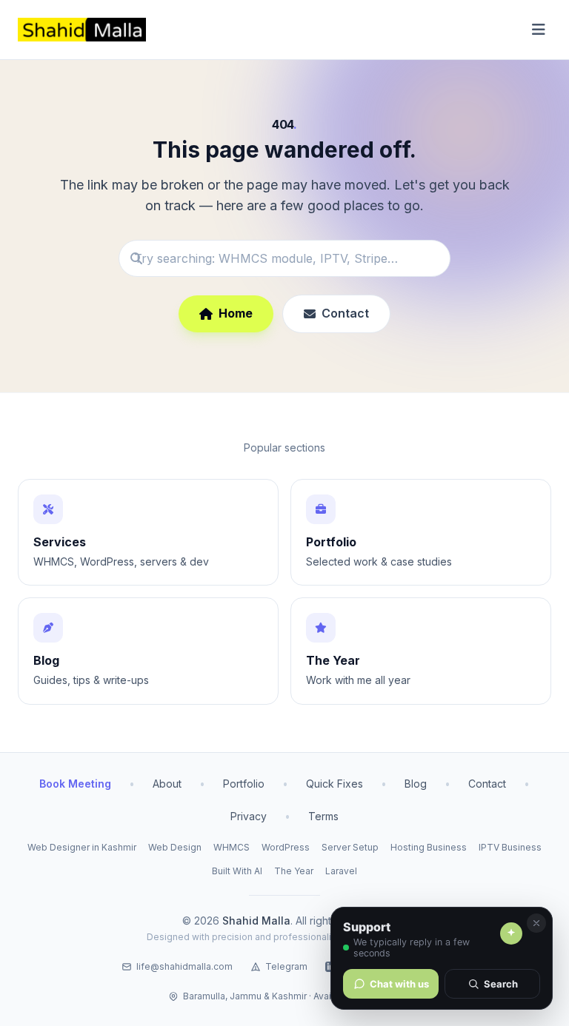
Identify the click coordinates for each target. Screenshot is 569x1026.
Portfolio (243, 783)
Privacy (248, 816)
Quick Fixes (334, 783)
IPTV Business (510, 847)
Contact (345, 313)
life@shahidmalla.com (184, 966)
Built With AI (237, 870)
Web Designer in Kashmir (81, 847)
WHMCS (231, 847)
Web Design (175, 847)
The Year (293, 870)
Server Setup (350, 847)
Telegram (286, 966)
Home (236, 313)
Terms (323, 816)
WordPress (286, 847)
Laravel (341, 870)
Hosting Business (428, 847)
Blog (416, 783)
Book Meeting (75, 783)
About (167, 783)
